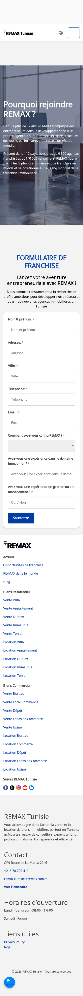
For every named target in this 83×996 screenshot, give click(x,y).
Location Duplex (15, 659)
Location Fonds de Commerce (25, 761)
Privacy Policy (14, 942)
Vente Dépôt (12, 710)
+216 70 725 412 (16, 871)
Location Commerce (18, 744)
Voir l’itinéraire (15, 887)
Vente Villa (11, 600)
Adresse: (15, 342)
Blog (6, 582)
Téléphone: (18, 389)
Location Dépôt (14, 752)
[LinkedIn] (31, 787)
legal (7, 947)
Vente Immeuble (15, 625)
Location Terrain (15, 675)
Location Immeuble (17, 667)
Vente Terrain (13, 633)
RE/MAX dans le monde (20, 573)
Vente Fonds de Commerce (23, 719)
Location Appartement (20, 650)
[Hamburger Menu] (74, 32)
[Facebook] (5, 787)
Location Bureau (15, 735)
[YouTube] (25, 787)
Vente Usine (12, 727)
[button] (61, 33)
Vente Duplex (13, 617)
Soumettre (21, 518)
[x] (12, 787)
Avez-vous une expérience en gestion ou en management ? (41, 489)
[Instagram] (18, 787)
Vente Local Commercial (21, 702)
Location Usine (14, 769)
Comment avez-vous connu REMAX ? (36, 435)
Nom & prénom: (21, 319)
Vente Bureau (13, 693)
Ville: (13, 365)
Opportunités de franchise (23, 565)
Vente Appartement (18, 608)
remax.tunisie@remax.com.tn (26, 879)
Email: (14, 412)
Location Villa (13, 642)
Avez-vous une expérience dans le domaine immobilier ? (40, 461)
